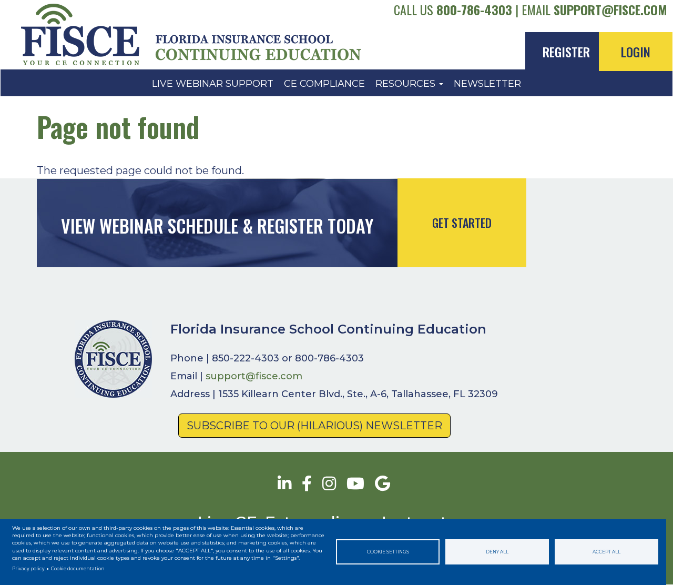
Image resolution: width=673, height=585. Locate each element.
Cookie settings (388, 551)
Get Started (462, 222)
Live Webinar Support (212, 83)
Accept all (606, 551)
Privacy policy (28, 568)
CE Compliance (324, 83)
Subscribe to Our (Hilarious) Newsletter (314, 425)
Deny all (497, 551)
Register (566, 51)
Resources (406, 83)
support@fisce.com (610, 9)
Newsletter (487, 83)
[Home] (84, 35)
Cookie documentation (78, 568)
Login (635, 51)
